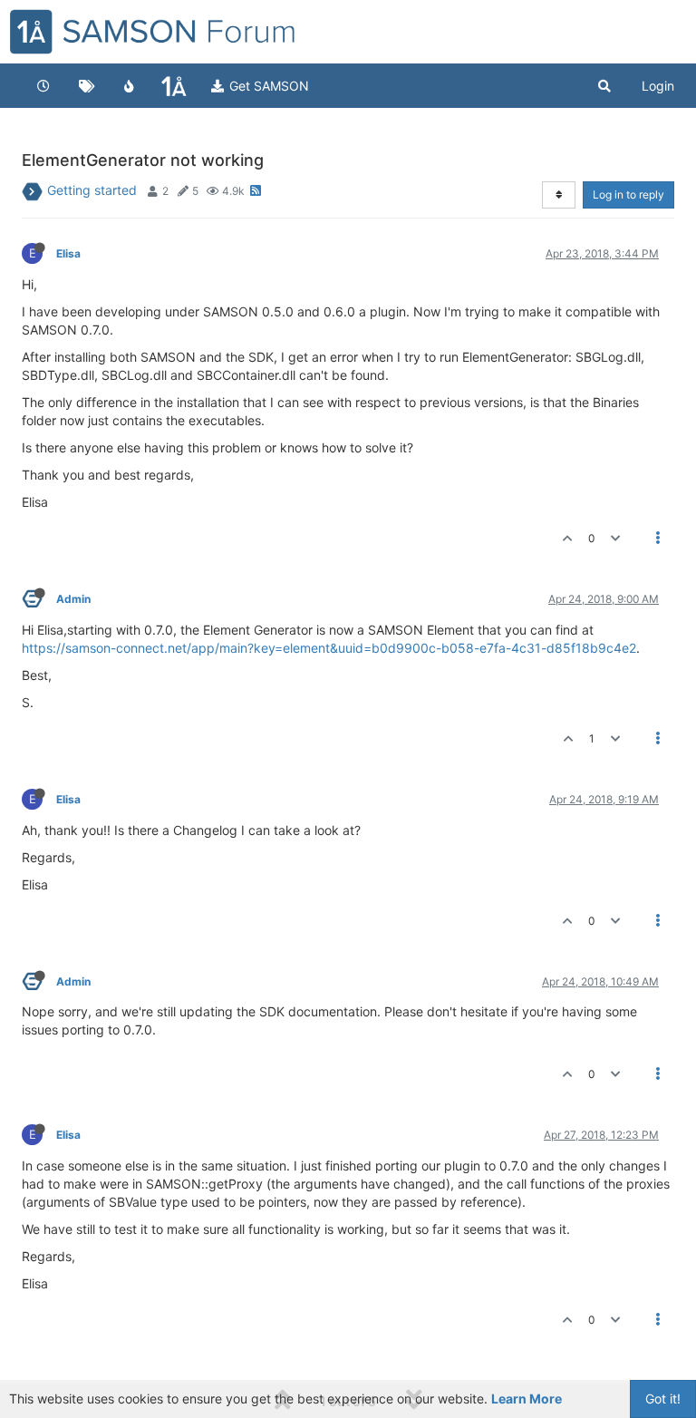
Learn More (526, 1398)
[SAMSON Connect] (174, 86)
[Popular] (129, 86)
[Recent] (43, 86)
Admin (73, 599)
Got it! (663, 1398)
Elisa (68, 253)
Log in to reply (628, 194)
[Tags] (87, 86)
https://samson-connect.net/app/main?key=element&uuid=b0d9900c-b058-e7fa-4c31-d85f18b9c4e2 (329, 648)
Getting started (92, 190)
